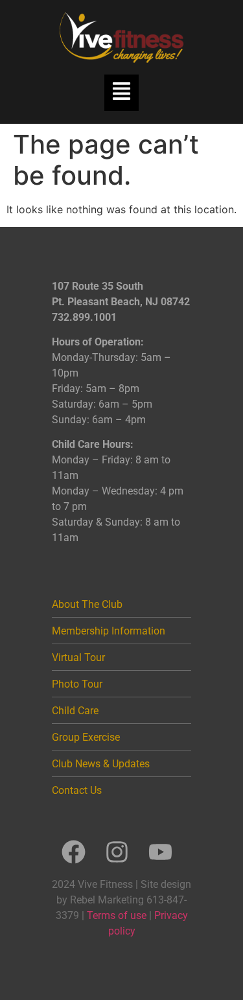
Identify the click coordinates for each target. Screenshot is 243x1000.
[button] (121, 93)
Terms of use (116, 915)
